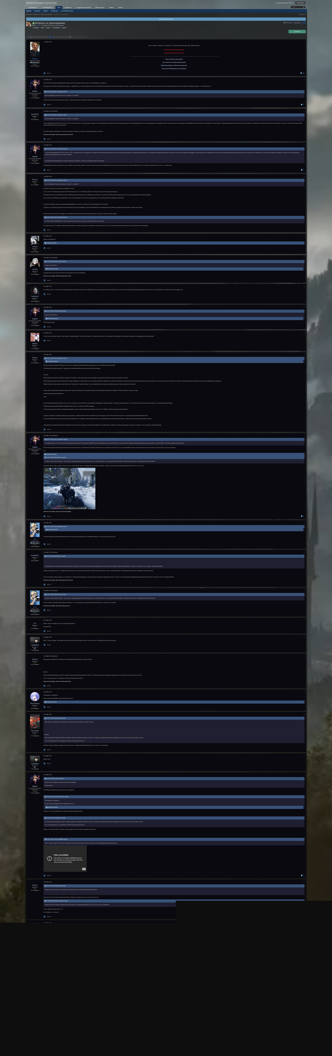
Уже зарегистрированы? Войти (284, 3)
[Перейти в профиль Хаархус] (28, 24)
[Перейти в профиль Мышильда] (35, 951)
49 (304, 22)
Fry (35, 623)
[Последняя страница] (73, 37)
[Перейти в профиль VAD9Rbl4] (35, 640)
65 (44, 37)
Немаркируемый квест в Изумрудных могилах (174, 65)
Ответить (297, 31)
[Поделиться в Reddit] (27, 1031)
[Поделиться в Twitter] (30, 1031)
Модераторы (54, 11)
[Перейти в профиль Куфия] (35, 84)
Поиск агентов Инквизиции (169, 68)
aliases (35, 343)
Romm (34, 180)
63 (38, 37)
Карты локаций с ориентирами (174, 59)
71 (62, 37)
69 (56, 37)
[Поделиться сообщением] (304, 42)
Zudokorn (35, 296)
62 (35, 37)
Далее (69, 36)
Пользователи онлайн (67, 11)
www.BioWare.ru (32, 7)
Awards (120, 7)
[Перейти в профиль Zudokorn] (35, 290)
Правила (45, 11)
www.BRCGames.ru (47, 7)
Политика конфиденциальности (163, 1051)
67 (50, 37)
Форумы (28, 11)
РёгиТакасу (35, 703)
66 (47, 37)
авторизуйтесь (80, 1010)
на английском (182, 68)
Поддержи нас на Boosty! (84, 7)
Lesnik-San (35, 991)
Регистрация (300, 2)
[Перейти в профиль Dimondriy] (35, 721)
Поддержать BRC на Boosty (166, 19)
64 (41, 37)
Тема (149, 1051)
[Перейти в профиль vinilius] (35, 240)
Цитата (49, 73)
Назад (31, 36)
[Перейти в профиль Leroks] (35, 262)
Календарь (37, 11)
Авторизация (288, 22)
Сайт (58, 7)
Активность (68, 7)
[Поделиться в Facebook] (33, 1031)
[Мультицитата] (44, 73)
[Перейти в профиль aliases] (35, 337)
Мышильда (35, 956)
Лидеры (111, 7)
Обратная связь (178, 1051)
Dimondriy (35, 731)
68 (53, 37)
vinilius (34, 247)
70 (59, 37)
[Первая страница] (27, 37)
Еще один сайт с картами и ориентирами (174, 62)
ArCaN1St (35, 114)
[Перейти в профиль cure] (35, 530)
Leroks (35, 269)
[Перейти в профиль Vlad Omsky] (35, 929)
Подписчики (297, 22)
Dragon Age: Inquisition (58, 25)
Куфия (34, 91)
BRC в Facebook (100, 7)
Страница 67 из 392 (81, 37)
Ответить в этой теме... (44, 1017)
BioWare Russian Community (41, 2)
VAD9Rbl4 (35, 645)
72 (65, 37)
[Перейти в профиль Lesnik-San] (35, 983)
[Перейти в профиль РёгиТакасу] (35, 696)
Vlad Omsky (34, 937)
